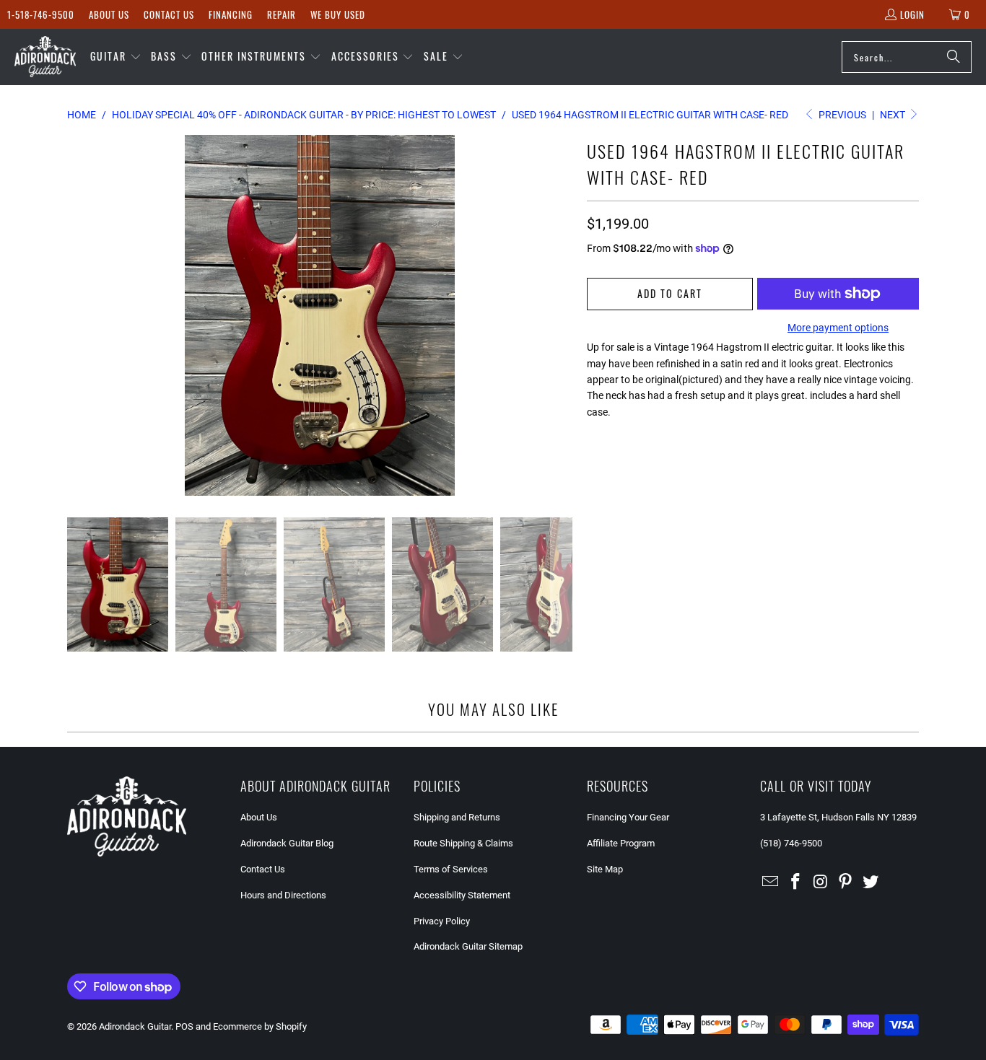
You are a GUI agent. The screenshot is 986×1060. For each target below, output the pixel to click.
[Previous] (78, 315)
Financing (231, 14)
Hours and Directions (283, 895)
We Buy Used (337, 14)
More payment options (838, 327)
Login (912, 14)
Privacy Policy (442, 921)
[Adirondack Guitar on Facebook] (796, 882)
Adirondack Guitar (135, 1026)
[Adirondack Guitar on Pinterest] (846, 882)
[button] (115, 57)
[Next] (561, 315)
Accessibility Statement (462, 895)
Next (893, 115)
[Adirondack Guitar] (45, 57)
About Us (109, 14)
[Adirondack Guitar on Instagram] (821, 882)
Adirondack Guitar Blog (286, 843)
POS (184, 1026)
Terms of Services (451, 869)
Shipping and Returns (457, 817)
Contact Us (169, 14)
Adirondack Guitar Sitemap (468, 946)
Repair (281, 14)
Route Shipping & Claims (463, 843)
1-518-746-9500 (40, 14)
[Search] (953, 57)
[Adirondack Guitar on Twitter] (871, 882)
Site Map (605, 869)
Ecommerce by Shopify (260, 1026)
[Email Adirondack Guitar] (771, 882)
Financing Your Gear (628, 817)
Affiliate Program (621, 843)
